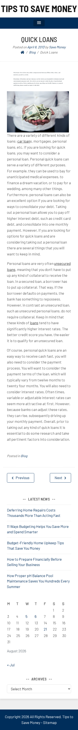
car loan (23, 141)
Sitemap (50, 722)
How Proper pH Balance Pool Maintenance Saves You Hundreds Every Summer (38, 581)
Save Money (57, 47)
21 (45, 629)
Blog (24, 456)
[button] (39, 23)
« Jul (11, 665)
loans (34, 323)
